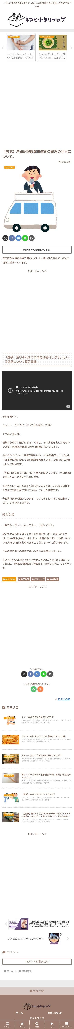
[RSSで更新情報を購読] (40, 689)
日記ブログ (39, 579)
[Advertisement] (37, 106)
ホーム (19, 1013)
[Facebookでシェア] (12, 238)
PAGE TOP (38, 991)
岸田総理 (25, 579)
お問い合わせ (55, 1013)
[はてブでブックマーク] (18, 238)
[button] (32, 238)
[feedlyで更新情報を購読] (34, 689)
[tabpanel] (21, 47)
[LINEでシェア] (25, 238)
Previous (2, 48)
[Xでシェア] (5, 238)
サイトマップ (37, 1018)
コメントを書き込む (37, 961)
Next (71, 48)
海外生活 (54, 579)
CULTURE (10, 579)
